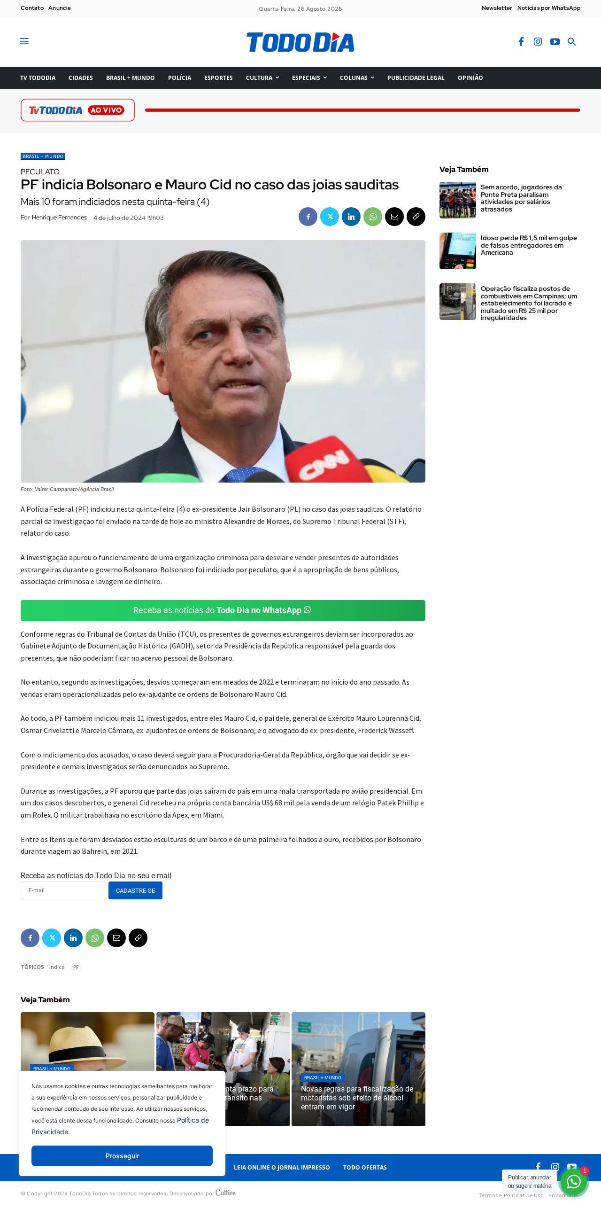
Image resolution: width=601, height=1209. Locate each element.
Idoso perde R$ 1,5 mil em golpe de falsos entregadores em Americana (529, 245)
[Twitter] (329, 216)
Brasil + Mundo (43, 156)
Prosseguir (122, 1156)
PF (76, 966)
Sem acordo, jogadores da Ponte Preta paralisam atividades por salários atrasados (521, 198)
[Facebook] (521, 42)
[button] (571, 42)
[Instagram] (538, 42)
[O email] (394, 216)
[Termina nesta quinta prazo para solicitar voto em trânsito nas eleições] (223, 1069)
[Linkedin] (351, 216)
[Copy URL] (416, 216)
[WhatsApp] (372, 216)
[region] (122, 1130)
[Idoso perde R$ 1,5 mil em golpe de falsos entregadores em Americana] (457, 251)
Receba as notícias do (217, 610)
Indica (57, 966)
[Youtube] (555, 42)
